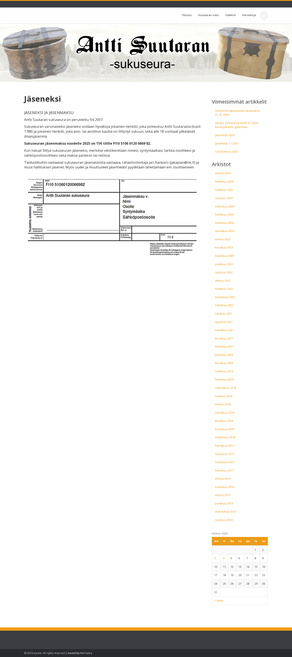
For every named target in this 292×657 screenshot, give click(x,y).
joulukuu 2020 (224, 355)
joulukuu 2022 (224, 264)
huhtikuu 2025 (224, 190)
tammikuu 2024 (224, 231)
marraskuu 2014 (225, 511)
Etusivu (187, 15)
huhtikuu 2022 (224, 289)
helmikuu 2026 (224, 181)
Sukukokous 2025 (226, 151)
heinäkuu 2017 (224, 445)
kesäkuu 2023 (224, 247)
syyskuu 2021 (224, 322)
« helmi (218, 600)
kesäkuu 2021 (224, 338)
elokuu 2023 (223, 239)
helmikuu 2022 (224, 305)
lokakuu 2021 (223, 313)
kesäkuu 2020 (224, 363)
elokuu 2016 (223, 478)
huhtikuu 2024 (224, 214)
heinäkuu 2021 (224, 330)
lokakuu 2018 (223, 396)
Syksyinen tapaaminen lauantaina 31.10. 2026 (237, 113)
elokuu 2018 (223, 404)
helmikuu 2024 (224, 223)
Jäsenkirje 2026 (224, 135)
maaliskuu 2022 (225, 297)
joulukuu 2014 (224, 503)
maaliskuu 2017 (225, 462)
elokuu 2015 (223, 495)
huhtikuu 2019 (224, 371)
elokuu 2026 (223, 173)
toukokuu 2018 (224, 429)
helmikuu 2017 (224, 470)
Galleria (230, 15)
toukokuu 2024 (224, 206)
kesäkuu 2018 (224, 421)
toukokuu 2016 (224, 487)
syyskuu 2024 (224, 198)
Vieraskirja (249, 15)
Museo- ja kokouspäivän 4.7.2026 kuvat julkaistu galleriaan (236, 125)
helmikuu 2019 (224, 379)
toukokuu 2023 (224, 256)
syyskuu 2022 (224, 272)
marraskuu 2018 (225, 388)
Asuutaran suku (208, 15)
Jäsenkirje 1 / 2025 (226, 143)
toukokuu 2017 (224, 454)
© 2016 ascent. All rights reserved (44, 653)
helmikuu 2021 (224, 346)
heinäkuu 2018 (224, 413)
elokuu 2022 (223, 280)
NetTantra (86, 653)
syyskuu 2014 (224, 520)
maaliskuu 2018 (225, 437)
